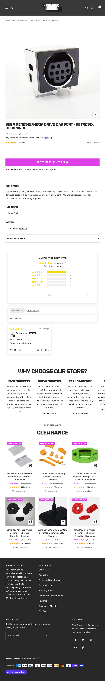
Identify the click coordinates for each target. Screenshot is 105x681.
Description (12, 186)
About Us (43, 575)
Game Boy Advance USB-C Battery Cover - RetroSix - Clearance (20, 476)
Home (7, 20)
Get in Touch (50, 413)
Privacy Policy (45, 585)
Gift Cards (43, 611)
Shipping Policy (46, 590)
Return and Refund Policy (51, 595)
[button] (37, 272)
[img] (16, 329)
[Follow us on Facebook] (75, 640)
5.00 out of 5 (59, 263)
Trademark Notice (15, 238)
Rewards (43, 601)
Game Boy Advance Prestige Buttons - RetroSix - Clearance (52, 476)
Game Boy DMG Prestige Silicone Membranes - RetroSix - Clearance (85, 533)
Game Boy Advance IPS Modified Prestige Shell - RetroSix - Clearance (85, 476)
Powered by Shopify (32, 658)
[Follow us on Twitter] (83, 640)
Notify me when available (52, 162)
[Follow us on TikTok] (83, 647)
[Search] (12, 8)
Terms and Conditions (49, 580)
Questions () (33, 310)
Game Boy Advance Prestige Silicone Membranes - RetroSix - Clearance (20, 533)
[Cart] (98, 8)
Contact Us (44, 570)
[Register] (46, 635)
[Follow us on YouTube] (75, 647)
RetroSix (23, 228)
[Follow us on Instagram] (90, 640)
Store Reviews (80, 413)
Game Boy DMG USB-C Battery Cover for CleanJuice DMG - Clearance (52, 533)
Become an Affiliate (48, 606)
